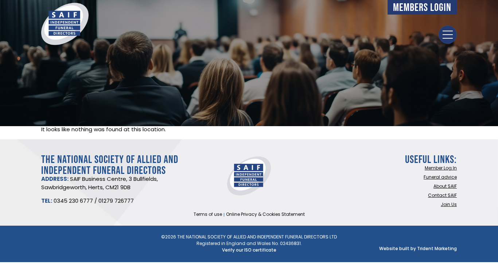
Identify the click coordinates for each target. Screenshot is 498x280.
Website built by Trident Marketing (418, 249)
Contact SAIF (442, 196)
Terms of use (208, 215)
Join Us (449, 205)
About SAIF (445, 186)
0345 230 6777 (73, 201)
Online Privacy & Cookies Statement (265, 215)
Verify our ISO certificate (249, 250)
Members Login (422, 7)
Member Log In (441, 168)
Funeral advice (440, 177)
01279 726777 (116, 201)
